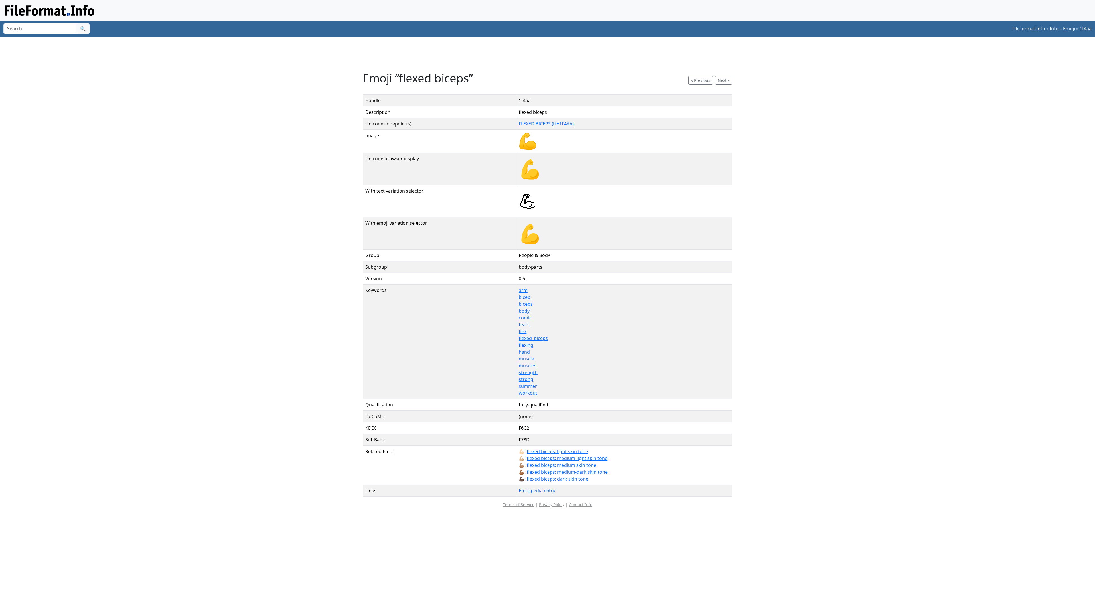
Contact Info (580, 504)
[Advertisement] (551, 54)
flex (522, 331)
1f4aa (1086, 28)
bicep (524, 297)
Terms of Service (518, 504)
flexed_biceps (533, 338)
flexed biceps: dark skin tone (557, 479)
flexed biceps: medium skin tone (561, 465)
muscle (526, 359)
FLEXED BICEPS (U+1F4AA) (546, 124)
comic (525, 318)
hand (524, 352)
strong (526, 379)
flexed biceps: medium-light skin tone (567, 458)
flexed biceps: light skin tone (557, 451)
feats (524, 324)
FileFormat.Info (1028, 28)
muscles (527, 365)
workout (528, 393)
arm (523, 290)
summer (528, 386)
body (524, 311)
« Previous (700, 80)
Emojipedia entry (537, 490)
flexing (526, 345)
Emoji (1069, 28)
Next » (724, 80)
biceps (526, 304)
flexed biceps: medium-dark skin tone (567, 472)
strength (528, 372)
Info (1054, 28)
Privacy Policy (551, 504)
